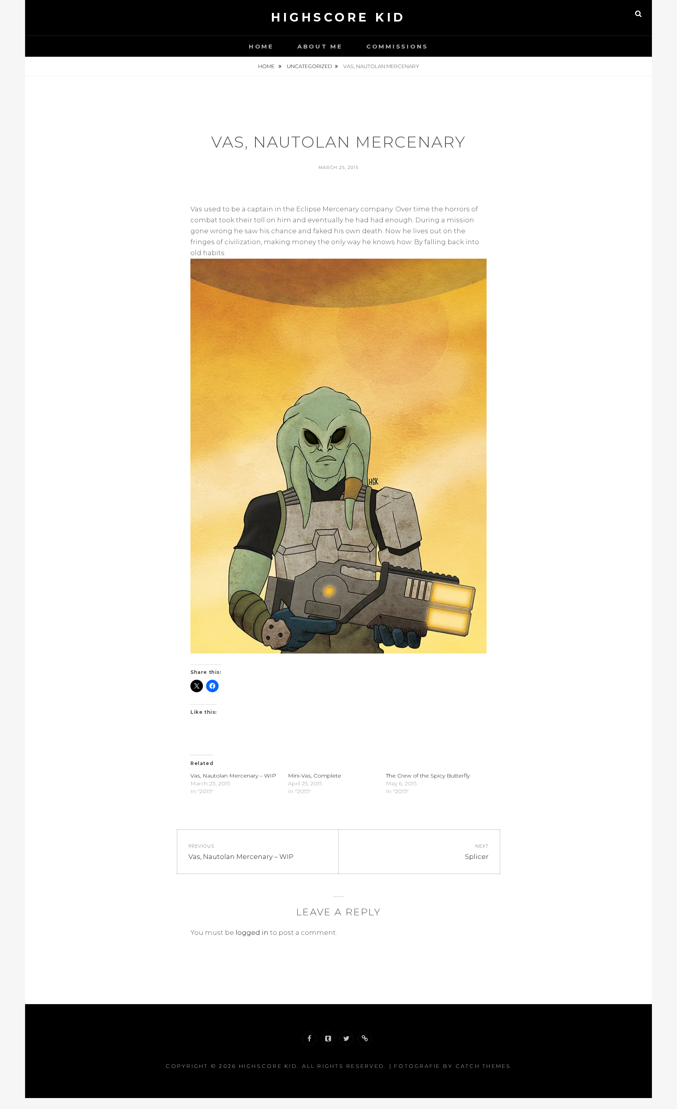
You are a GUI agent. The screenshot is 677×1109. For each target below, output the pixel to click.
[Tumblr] (328, 1039)
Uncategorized (309, 66)
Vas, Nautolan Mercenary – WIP (233, 775)
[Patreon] (365, 1039)
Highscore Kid (338, 17)
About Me (320, 46)
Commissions (397, 46)
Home (261, 46)
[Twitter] (346, 1039)
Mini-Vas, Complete (314, 775)
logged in (251, 932)
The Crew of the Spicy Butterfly (428, 775)
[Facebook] (309, 1039)
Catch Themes (483, 1066)
